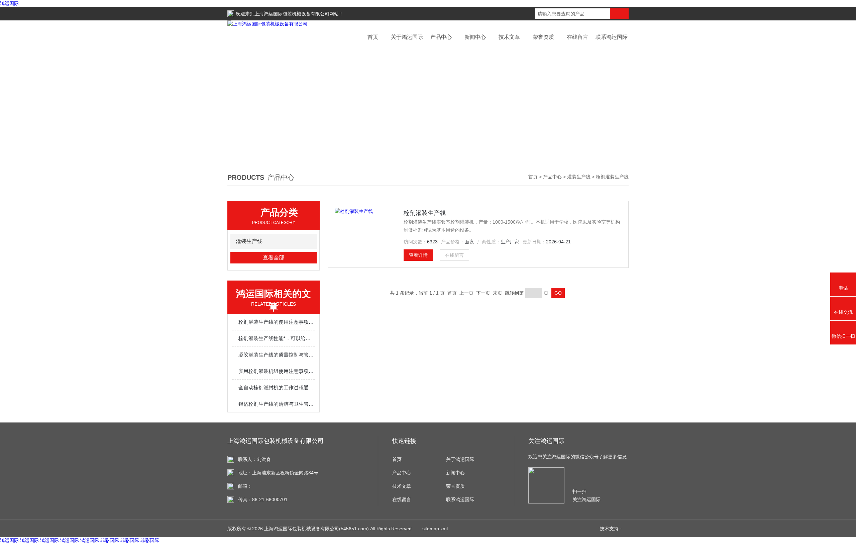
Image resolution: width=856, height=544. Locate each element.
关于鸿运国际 (407, 37)
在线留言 (577, 37)
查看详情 (418, 255)
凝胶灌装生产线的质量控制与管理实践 (276, 355)
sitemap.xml (435, 528)
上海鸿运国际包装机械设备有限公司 (291, 13)
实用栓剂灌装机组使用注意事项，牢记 (276, 371)
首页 (372, 37)
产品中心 (441, 37)
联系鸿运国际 (612, 37)
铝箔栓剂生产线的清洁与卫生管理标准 (276, 404)
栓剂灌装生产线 (425, 213)
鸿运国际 (9, 3)
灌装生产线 (579, 176)
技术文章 (509, 37)
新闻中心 (475, 37)
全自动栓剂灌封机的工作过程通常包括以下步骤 (276, 387)
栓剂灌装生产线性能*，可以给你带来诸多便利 (276, 338)
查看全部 (273, 257)
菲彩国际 (109, 540)
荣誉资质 (543, 37)
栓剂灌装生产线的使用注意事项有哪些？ (276, 322)
